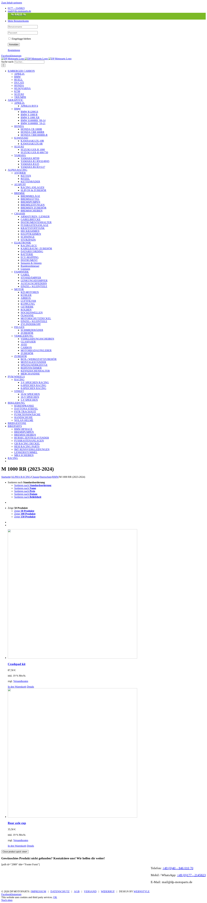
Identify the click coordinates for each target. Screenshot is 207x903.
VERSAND (90, 891)
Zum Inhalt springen (11, 2)
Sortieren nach (32, 485)
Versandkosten (20, 681)
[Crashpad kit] (107, 594)
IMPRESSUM (38, 891)
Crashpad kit (16, 664)
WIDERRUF (108, 891)
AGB (77, 891)
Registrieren (14, 50)
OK (55, 897)
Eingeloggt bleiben (21, 38)
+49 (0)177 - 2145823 (191, 875)
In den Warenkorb (17, 686)
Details (30, 686)
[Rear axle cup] (107, 753)
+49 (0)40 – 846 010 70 (178, 868)
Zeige (24, 510)
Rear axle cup (17, 823)
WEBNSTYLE (142, 891)
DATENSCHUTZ (60, 891)
